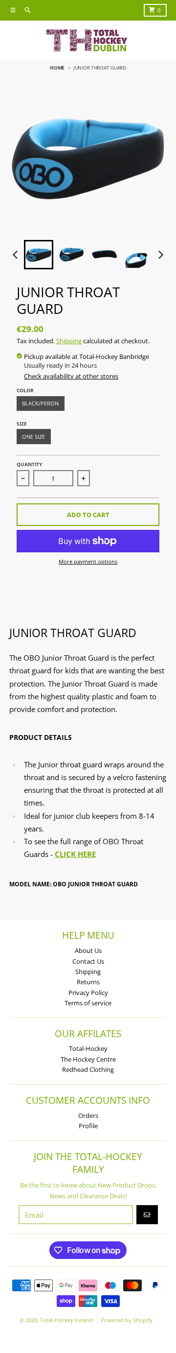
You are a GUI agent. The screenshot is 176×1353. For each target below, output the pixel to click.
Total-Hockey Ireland (66, 1320)
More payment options (88, 561)
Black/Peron (40, 403)
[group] (38, 254)
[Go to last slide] (15, 254)
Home (57, 67)
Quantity (29, 464)
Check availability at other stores (71, 376)
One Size (33, 436)
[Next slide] (160, 254)
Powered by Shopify (127, 1320)
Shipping (69, 340)
